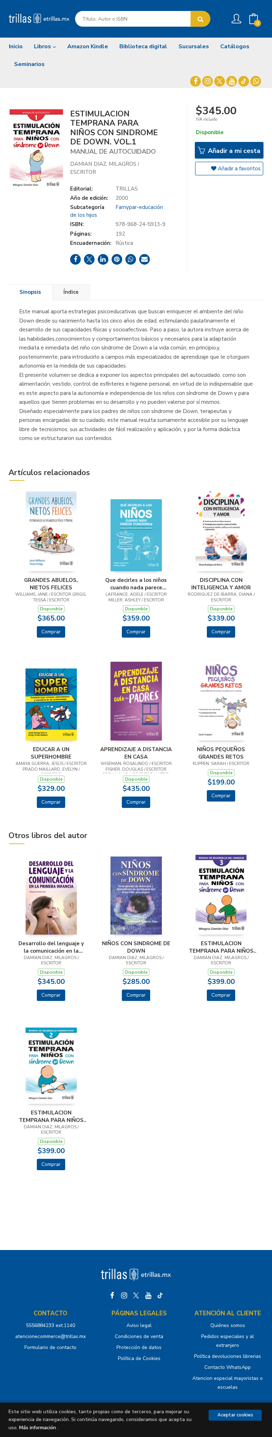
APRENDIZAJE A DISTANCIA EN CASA (136, 753)
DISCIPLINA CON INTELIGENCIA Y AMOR (221, 584)
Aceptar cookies (235, 1415)
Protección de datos (139, 1347)
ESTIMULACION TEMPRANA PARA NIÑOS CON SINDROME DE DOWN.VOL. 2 (51, 1116)
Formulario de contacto (50, 1347)
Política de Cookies (139, 1358)
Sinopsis (30, 292)
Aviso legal (139, 1325)
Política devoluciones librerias (227, 1356)
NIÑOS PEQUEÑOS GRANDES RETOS (221, 753)
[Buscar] (200, 19)
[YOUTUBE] (231, 81)
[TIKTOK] (243, 81)
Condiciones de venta (139, 1336)
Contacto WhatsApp (227, 1367)
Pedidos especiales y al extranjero (227, 1341)
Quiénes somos (227, 1325)
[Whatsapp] (255, 81)
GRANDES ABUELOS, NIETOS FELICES (51, 584)
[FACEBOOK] (195, 81)
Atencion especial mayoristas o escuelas (227, 1383)
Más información (37, 1427)
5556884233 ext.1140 (50, 1325)
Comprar (51, 631)
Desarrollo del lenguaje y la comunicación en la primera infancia (51, 947)
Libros (43, 46)
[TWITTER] (219, 81)
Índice (71, 292)
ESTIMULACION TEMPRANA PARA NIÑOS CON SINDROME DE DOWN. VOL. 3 (221, 947)
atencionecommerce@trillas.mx (50, 1336)
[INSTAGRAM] (207, 81)
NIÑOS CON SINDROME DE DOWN (136, 947)
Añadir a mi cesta (233, 151)
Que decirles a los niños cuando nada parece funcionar (136, 584)
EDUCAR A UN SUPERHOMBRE (51, 753)
